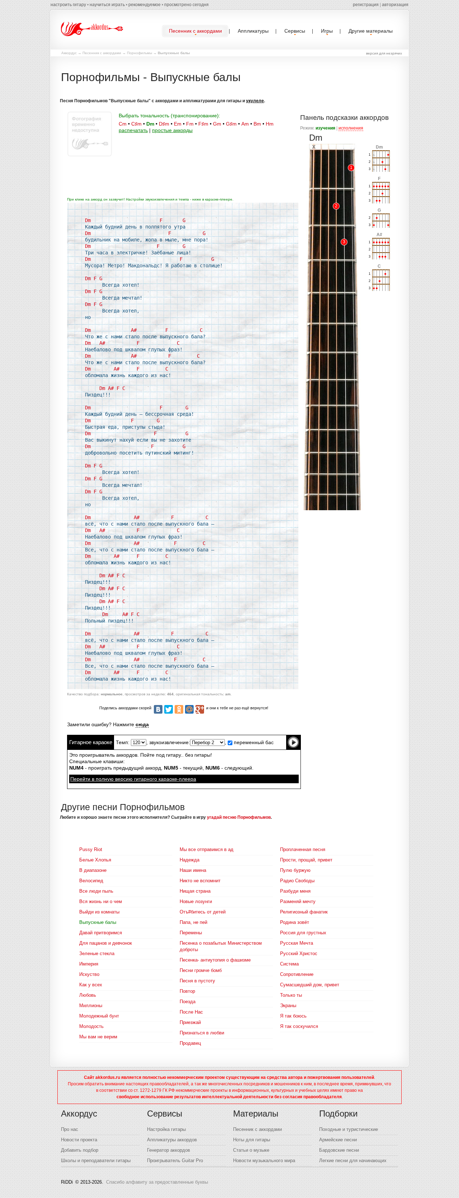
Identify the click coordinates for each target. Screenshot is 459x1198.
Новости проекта (79, 1139)
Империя (88, 964)
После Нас (191, 1012)
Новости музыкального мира (264, 1160)
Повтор (187, 991)
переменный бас (253, 742)
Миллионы (90, 1005)
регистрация (366, 4)
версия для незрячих (384, 53)
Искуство (89, 974)
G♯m (231, 124)
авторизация (395, 4)
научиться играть (107, 4)
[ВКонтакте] (158, 709)
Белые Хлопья (95, 860)
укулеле (255, 100)
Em (177, 124)
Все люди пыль (96, 891)
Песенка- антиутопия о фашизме (215, 960)
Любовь (87, 995)
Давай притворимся (100, 932)
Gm (217, 124)
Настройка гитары (166, 1129)
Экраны (288, 1005)
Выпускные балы (97, 922)
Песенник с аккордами (101, 53)
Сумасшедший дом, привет (309, 984)
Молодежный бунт (99, 1016)
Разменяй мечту (298, 901)
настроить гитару (68, 4)
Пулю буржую (295, 870)
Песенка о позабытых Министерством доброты (221, 946)
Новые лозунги (196, 901)
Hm (270, 124)
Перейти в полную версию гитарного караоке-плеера (133, 779)
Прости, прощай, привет (306, 860)
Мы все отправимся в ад (206, 849)
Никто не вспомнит (200, 880)
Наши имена (193, 870)
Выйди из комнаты (99, 912)
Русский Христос (298, 953)
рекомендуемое (144, 4)
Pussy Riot (90, 849)
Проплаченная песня (302, 849)
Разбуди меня (295, 891)
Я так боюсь (293, 1016)
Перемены (191, 932)
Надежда (189, 860)
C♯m (136, 124)
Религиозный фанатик (304, 912)
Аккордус (69, 53)
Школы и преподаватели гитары (96, 1160)
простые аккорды (172, 130)
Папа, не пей (193, 922)
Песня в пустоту (197, 980)
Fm (190, 124)
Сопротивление (296, 974)
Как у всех (90, 984)
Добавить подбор (79, 1150)
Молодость (91, 1026)
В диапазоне (93, 870)
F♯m (203, 124)
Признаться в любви (202, 1032)
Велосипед (91, 880)
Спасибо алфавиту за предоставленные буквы (157, 1182)
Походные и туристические (348, 1129)
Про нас (69, 1129)
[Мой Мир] (189, 709)
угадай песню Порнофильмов (239, 817)
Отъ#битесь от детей (203, 912)
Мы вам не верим (98, 1036)
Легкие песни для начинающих (353, 1160)
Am (245, 124)
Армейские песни (338, 1139)
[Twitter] (168, 709)
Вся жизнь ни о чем (100, 901)
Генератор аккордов (168, 1150)
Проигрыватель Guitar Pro (175, 1160)
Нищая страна (195, 891)
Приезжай (190, 1022)
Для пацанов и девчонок (105, 943)
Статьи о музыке (251, 1150)
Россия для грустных (303, 932)
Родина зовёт (294, 922)
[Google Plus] (199, 709)
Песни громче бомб (201, 970)
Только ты (291, 995)
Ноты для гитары (251, 1139)
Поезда (187, 1001)
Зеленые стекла (96, 953)
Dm (150, 124)
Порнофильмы (139, 53)
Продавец (190, 1043)
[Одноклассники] (179, 709)
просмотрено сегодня (186, 4)
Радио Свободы (297, 880)
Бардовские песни (339, 1150)
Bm (257, 124)
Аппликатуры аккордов (172, 1139)
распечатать (133, 130)
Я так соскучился (299, 1026)
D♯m (164, 124)
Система (289, 964)
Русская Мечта (296, 943)
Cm (123, 124)
